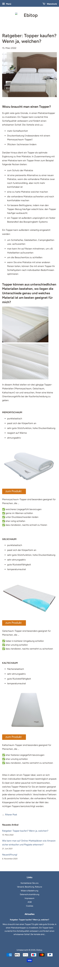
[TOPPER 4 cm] (14, 493)
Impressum (29, 898)
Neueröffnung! (9, 854)
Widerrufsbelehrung (29, 890)
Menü (8, 4)
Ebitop (39, 950)
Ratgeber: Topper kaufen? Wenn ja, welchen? (25, 830)
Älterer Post (11, 814)
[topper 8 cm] (14, 625)
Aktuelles (29, 914)
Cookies (29, 906)
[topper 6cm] (14, 739)
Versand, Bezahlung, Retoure (29, 887)
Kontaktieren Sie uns (29, 883)
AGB (30, 902)
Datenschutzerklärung (29, 894)
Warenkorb (51, 4)
